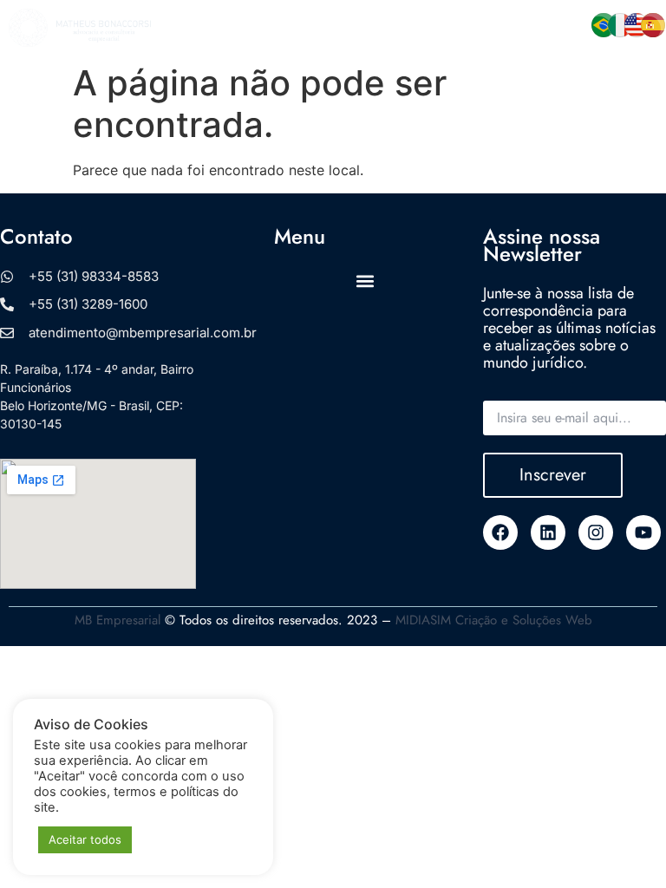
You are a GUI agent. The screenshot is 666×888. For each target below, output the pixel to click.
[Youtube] (643, 532)
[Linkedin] (548, 532)
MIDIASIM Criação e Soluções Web (493, 620)
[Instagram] (595, 532)
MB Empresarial (117, 620)
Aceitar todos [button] (85, 839)
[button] (376, 28)
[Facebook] (500, 532)
